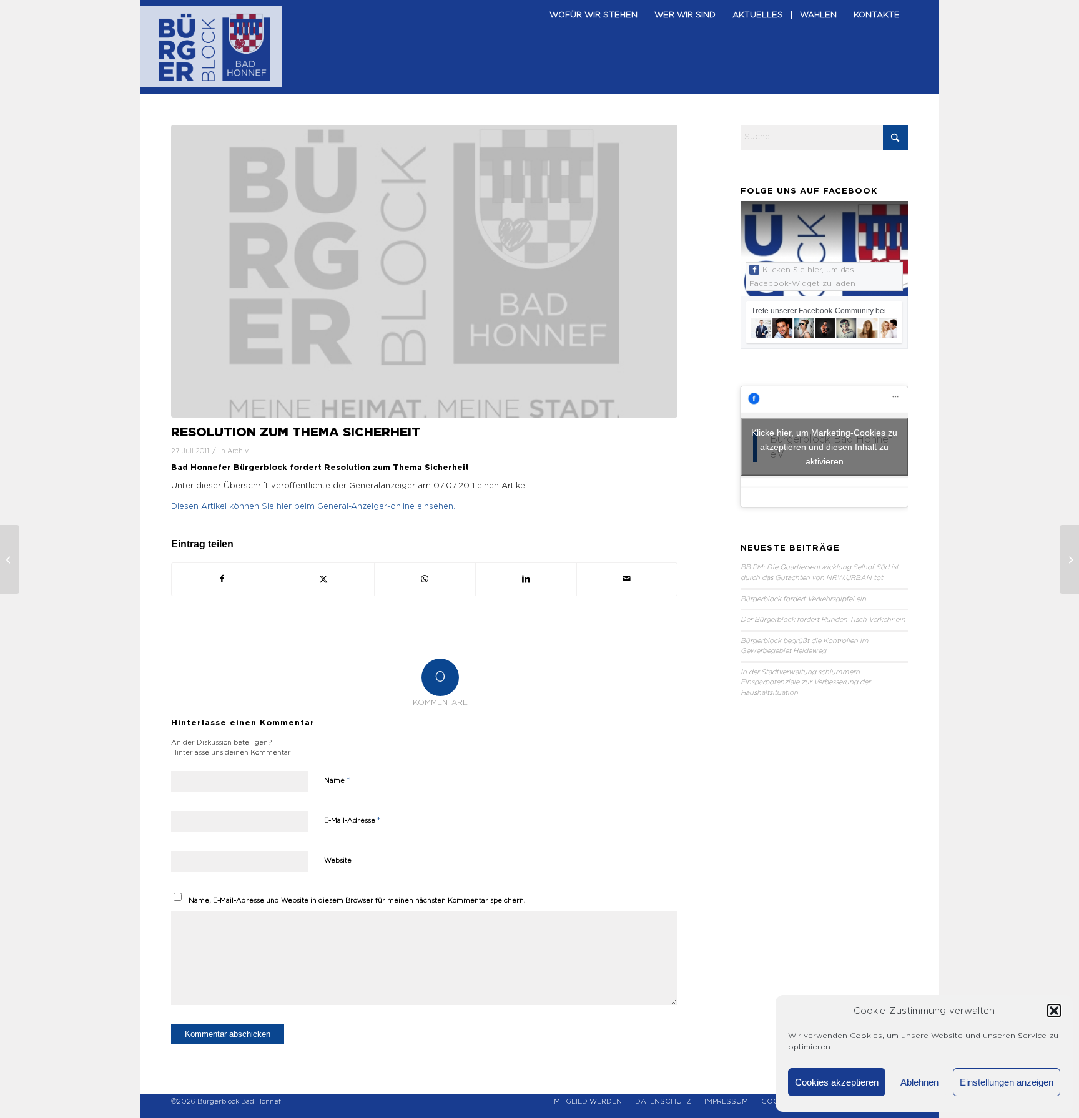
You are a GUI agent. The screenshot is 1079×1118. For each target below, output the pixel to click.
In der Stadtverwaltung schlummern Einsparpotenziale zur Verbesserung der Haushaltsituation (805, 682)
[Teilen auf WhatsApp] (425, 579)
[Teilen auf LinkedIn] (526, 579)
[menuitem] (593, 47)
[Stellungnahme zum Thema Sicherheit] (9, 559)
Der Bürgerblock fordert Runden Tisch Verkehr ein (823, 619)
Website (338, 860)
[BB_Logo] (214, 46)
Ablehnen (919, 1082)
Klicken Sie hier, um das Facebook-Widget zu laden (802, 276)
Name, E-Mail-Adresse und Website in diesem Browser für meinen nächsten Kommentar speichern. (357, 900)
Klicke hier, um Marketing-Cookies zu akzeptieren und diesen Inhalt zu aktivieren (824, 446)
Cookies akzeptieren (837, 1082)
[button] (1054, 1010)
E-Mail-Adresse (352, 820)
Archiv (238, 451)
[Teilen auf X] (323, 579)
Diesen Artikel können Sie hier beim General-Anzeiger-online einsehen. (313, 507)
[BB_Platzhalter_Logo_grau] (424, 271)
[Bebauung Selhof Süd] (1069, 559)
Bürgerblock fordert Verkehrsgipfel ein (803, 599)
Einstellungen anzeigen (1006, 1082)
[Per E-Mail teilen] (627, 579)
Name (337, 781)
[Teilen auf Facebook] (222, 579)
